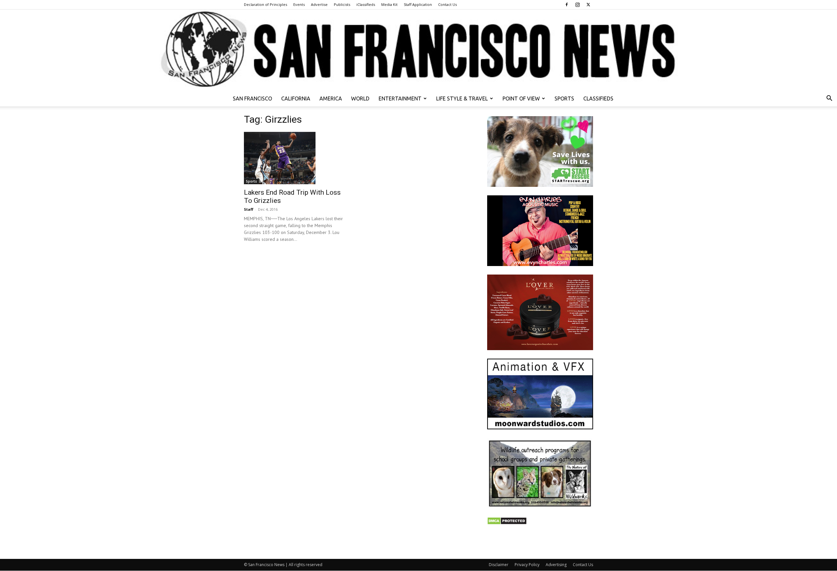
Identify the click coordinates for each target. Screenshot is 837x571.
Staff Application (418, 4)
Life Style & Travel (462, 98)
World (360, 98)
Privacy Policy (527, 564)
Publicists (342, 4)
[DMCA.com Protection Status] (507, 523)
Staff (248, 209)
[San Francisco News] (418, 50)
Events (299, 4)
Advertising (556, 564)
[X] (588, 4)
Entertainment (400, 98)
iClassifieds (365, 4)
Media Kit (389, 4)
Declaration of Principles (265, 4)
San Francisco (252, 98)
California (295, 98)
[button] (829, 99)
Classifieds (598, 98)
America (330, 98)
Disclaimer (498, 564)
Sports (564, 98)
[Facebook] (567, 4)
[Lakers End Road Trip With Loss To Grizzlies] (297, 158)
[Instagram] (577, 4)
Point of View (521, 98)
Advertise (319, 4)
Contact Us (447, 4)
